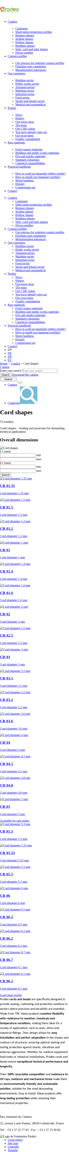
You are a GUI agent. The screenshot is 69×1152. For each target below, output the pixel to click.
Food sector (22, 97)
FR (10, 353)
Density (20, 184)
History (19, 118)
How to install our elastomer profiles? (38, 177)
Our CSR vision (25, 128)
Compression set (25, 187)
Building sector (24, 80)
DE (10, 356)
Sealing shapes (24, 38)
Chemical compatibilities (30, 163)
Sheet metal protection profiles (33, 32)
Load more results (11, 995)
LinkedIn (13, 1146)
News (18, 114)
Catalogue (21, 28)
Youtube (13, 1150)
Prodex (12, 108)
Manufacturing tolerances (30, 70)
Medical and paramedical (30, 104)
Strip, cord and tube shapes (31, 49)
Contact (12, 190)
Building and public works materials (37, 152)
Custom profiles (17, 56)
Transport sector (25, 87)
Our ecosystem (24, 135)
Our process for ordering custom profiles (39, 63)
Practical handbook (19, 166)
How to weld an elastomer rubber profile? (40, 173)
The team (21, 125)
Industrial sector (24, 94)
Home (3, 363)
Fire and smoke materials (30, 156)
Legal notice (15, 1139)
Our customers (16, 73)
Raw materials (16, 142)
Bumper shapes (24, 35)
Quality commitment (27, 139)
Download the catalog (25, 374)
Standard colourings (27, 159)
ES (9, 360)
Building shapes (25, 45)
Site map (13, 1143)
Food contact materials (29, 149)
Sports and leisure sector (30, 101)
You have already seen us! (31, 132)
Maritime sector (24, 90)
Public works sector (27, 83)
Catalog (12, 21)
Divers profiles (24, 52)
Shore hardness (24, 180)
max (38, 459)
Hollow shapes (24, 42)
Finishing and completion (30, 66)
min (38, 455)
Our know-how (24, 121)
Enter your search (10, 370)
